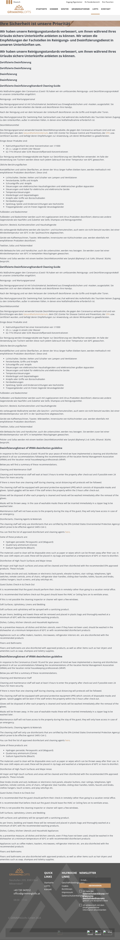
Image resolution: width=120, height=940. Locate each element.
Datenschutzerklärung (73, 895)
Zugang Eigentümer (74, 2)
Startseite (41, 9)
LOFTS (95, 9)
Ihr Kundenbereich (92, 2)
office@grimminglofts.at (27, 893)
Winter (65, 9)
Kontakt (105, 9)
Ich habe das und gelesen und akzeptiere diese (95, 896)
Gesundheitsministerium (35, 133)
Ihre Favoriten (107, 2)
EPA (108, 133)
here (67, 532)
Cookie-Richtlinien (67, 887)
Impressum (67, 892)
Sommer (54, 9)
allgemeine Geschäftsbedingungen (94, 897)
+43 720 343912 (22, 890)
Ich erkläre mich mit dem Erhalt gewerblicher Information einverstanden (94, 907)
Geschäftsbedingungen (73, 882)
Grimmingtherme (81, 9)
